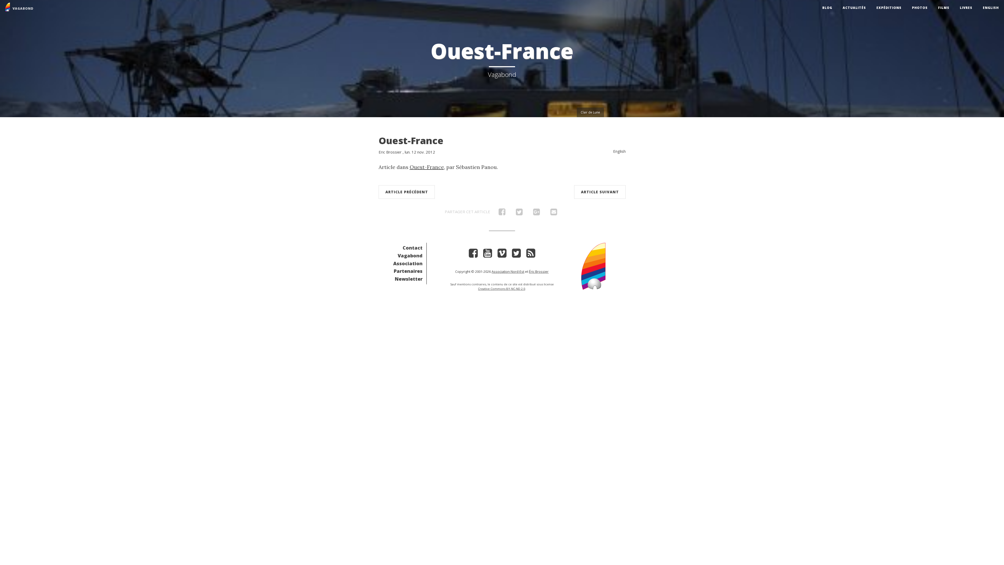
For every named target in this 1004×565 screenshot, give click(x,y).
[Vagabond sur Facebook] (473, 254)
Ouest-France (411, 140)
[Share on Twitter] (519, 213)
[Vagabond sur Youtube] (487, 254)
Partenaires (408, 271)
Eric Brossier (390, 152)
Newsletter (409, 279)
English (991, 7)
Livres (966, 7)
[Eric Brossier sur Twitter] (516, 254)
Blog (827, 7)
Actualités (854, 7)
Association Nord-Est (508, 271)
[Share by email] (553, 213)
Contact (413, 248)
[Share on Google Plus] (536, 213)
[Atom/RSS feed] (530, 254)
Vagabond (410, 255)
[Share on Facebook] (502, 213)
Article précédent (406, 191)
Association (408, 263)
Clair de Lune (590, 112)
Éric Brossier (539, 271)
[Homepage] (593, 265)
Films (943, 7)
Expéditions (889, 7)
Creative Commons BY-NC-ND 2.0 (501, 289)
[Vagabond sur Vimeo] (502, 254)
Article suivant (600, 191)
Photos (920, 7)
